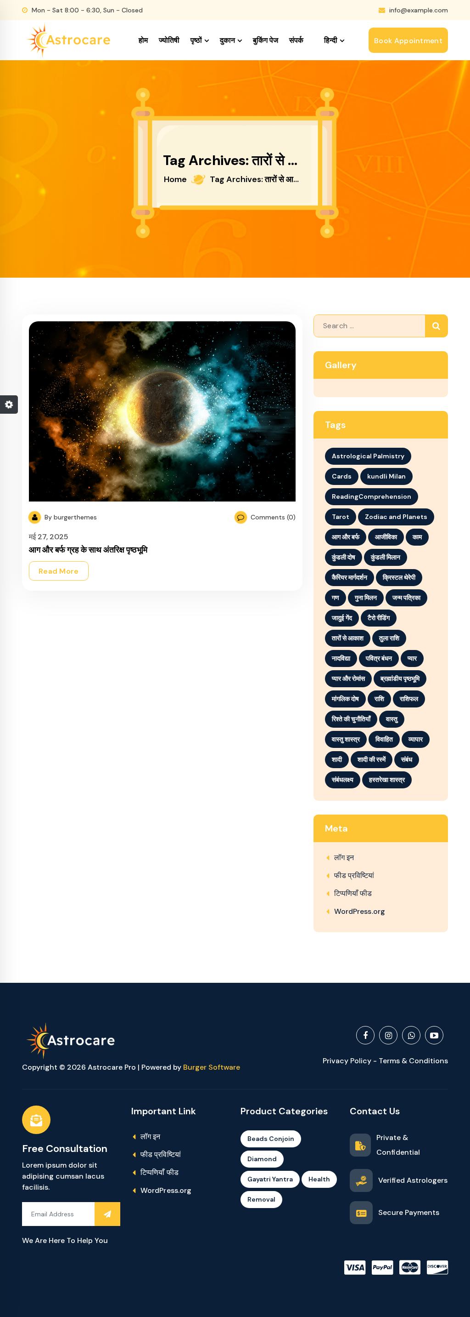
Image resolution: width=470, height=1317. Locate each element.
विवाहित (384, 739)
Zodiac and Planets (396, 517)
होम (143, 40)
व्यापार (415, 739)
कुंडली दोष (343, 557)
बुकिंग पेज (265, 40)
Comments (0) (272, 517)
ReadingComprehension (371, 496)
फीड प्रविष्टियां (354, 875)
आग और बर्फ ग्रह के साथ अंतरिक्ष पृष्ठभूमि (88, 549)
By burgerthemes (70, 517)
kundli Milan (386, 476)
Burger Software (211, 1067)
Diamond (262, 1159)
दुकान (227, 40)
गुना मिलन (366, 597)
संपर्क (296, 40)
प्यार (412, 658)
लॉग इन (344, 857)
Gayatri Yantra (270, 1179)
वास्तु (391, 719)
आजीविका (386, 537)
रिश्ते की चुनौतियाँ (351, 719)
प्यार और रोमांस (348, 678)
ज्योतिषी (169, 40)
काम (417, 537)
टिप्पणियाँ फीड (353, 893)
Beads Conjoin (270, 1139)
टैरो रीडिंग (379, 618)
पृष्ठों (196, 40)
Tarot (340, 517)
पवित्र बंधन (379, 658)
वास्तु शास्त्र (346, 739)
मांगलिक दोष (345, 699)
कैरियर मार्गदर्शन (349, 577)
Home (175, 179)
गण (335, 597)
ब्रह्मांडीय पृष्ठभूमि (400, 678)
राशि (379, 699)
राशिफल (409, 699)
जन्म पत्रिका (406, 597)
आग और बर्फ (345, 537)
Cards (342, 476)
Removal (261, 1199)
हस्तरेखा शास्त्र (387, 779)
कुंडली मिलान (385, 557)
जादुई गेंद (342, 618)
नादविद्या (341, 658)
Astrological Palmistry (368, 456)
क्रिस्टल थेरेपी (399, 577)
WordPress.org (359, 911)
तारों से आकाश (348, 638)
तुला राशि (389, 638)
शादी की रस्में (372, 759)
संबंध (406, 759)
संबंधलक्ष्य (342, 779)
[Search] (436, 325)
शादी (337, 759)
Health (319, 1179)
